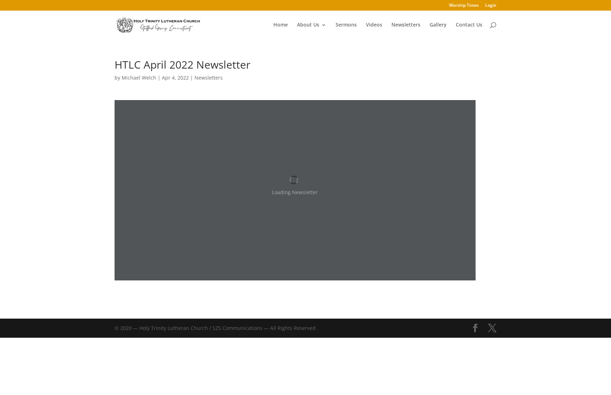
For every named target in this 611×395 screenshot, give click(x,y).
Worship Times (464, 5)
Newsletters (405, 25)
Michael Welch (139, 77)
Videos (374, 25)
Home (280, 25)
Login (490, 5)
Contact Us (469, 25)
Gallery (438, 25)
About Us (308, 25)
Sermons (346, 25)
